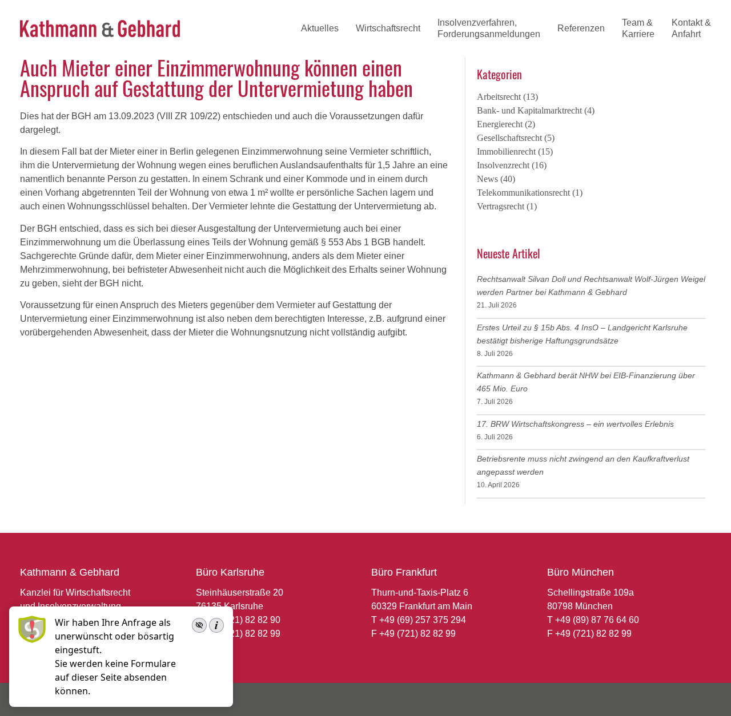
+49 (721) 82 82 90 (242, 620)
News (487, 179)
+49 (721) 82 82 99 (242, 633)
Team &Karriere (638, 28)
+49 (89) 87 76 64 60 (597, 620)
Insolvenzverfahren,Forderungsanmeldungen (488, 28)
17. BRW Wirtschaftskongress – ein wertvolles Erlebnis (575, 423)
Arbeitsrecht (499, 97)
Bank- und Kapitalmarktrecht (529, 110)
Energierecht (500, 124)
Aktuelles (320, 28)
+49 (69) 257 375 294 (422, 620)
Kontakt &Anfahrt (691, 28)
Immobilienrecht (506, 151)
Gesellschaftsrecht (509, 138)
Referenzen (581, 28)
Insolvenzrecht (503, 165)
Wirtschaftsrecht (388, 28)
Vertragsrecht (500, 206)
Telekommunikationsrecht (523, 192)
